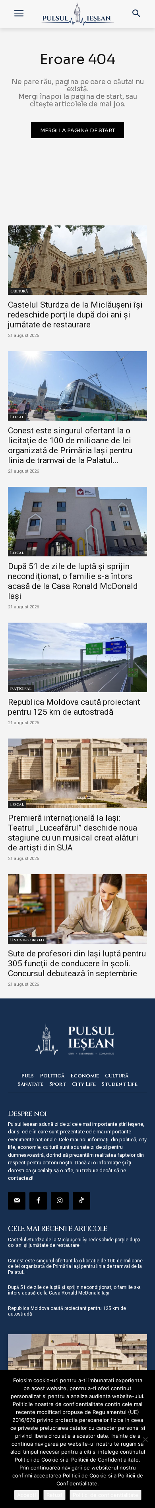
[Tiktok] (81, 1201)
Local (17, 417)
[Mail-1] (16, 1201)
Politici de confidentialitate (105, 1495)
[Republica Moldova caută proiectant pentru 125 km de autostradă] (77, 657)
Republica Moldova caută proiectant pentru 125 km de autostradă (74, 707)
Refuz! (54, 1495)
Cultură (19, 291)
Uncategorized (27, 940)
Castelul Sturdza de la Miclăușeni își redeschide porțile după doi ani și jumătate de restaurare (75, 314)
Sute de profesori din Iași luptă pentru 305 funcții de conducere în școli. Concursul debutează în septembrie (77, 963)
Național (20, 688)
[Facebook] (38, 1201)
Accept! (26, 1495)
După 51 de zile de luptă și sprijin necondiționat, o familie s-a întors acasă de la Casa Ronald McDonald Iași (73, 581)
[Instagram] (59, 1201)
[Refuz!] (145, 1439)
